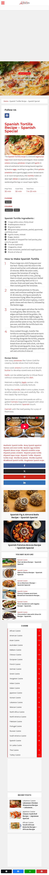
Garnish (8, 409)
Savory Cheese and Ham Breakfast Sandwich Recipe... (28, 594)
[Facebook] (7, 115)
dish (31, 377)
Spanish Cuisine (24, 73)
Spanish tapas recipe (12, 455)
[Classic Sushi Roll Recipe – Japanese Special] (16, 815)
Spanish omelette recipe (31, 450)
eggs (15, 169)
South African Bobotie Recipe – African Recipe (30, 827)
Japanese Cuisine (29, 811)
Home (6, 101)
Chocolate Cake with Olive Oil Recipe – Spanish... (29, 615)
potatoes (21, 163)
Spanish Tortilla (27, 455)
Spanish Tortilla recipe (17, 156)
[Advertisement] (24, 35)
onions (7, 163)
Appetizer (9, 210)
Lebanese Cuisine (29, 801)
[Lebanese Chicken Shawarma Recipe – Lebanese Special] (16, 804)
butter (8, 370)
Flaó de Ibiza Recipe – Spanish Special (29, 563)
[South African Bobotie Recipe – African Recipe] (16, 826)
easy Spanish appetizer (33, 445)
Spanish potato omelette (14, 453)
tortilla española (36, 458)
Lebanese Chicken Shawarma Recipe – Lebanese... (30, 805)
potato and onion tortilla (14, 448)
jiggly (24, 382)
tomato (14, 402)
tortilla (31, 176)
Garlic (7, 375)
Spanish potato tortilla (33, 453)
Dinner (17, 210)
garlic (37, 163)
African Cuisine (28, 822)
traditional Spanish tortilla (14, 460)
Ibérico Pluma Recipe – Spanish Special (29, 573)
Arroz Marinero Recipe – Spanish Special (26, 584)
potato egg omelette (32, 448)
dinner (15, 179)
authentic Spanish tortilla (14, 445)
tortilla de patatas (21, 458)
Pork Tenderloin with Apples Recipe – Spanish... (28, 605)
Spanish (8, 202)
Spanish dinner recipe (12, 450)
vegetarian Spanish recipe (34, 460)
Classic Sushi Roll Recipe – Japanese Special (31, 816)
